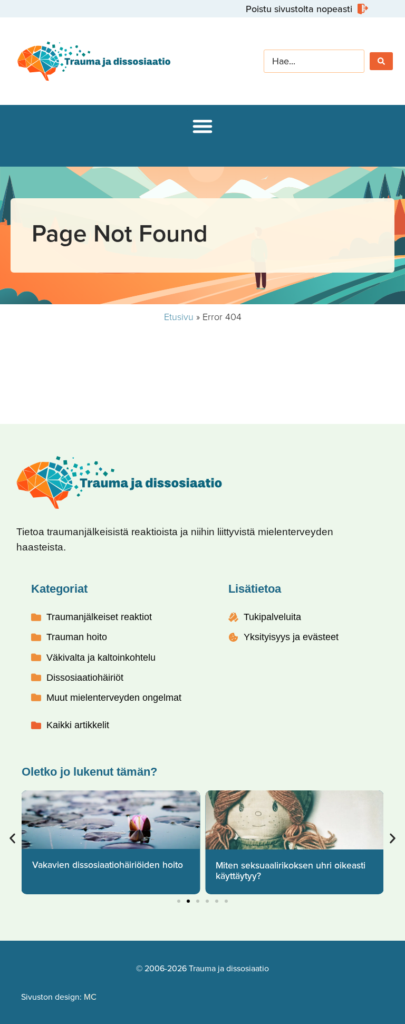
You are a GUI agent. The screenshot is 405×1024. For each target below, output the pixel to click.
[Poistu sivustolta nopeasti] (305, 9)
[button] (202, 126)
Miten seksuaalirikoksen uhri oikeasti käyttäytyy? (290, 870)
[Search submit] (381, 61)
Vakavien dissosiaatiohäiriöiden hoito (107, 864)
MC (90, 996)
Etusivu (179, 316)
